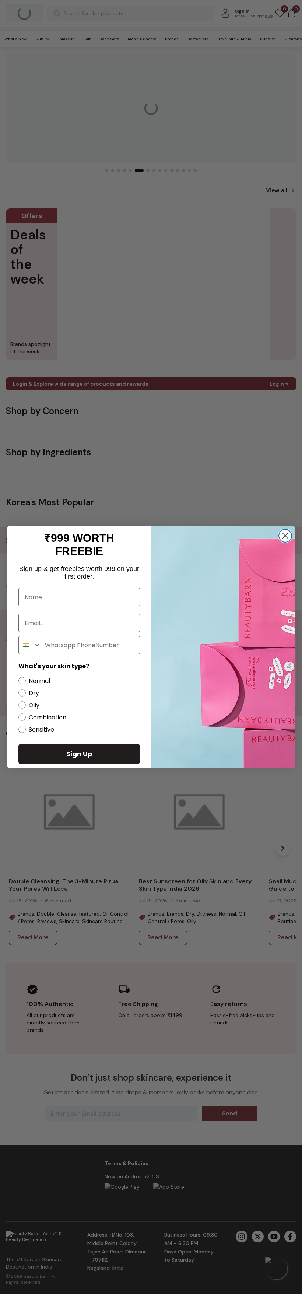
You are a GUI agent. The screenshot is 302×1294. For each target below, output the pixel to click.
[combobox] (30, 645)
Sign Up (79, 753)
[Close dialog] (285, 535)
